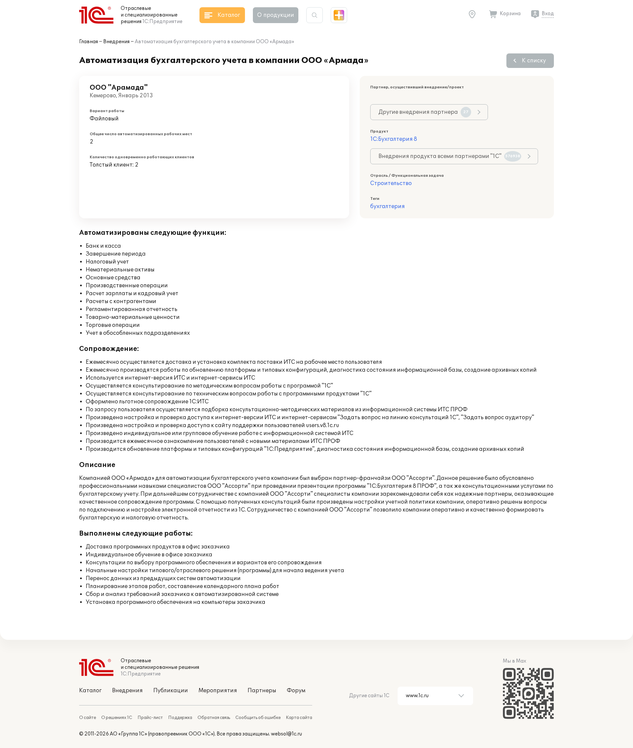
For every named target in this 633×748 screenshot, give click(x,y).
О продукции (275, 15)
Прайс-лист (150, 717)
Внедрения (116, 42)
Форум (296, 690)
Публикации (170, 690)
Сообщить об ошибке (258, 717)
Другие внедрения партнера (423, 112)
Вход (548, 13)
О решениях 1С (116, 717)
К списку (534, 60)
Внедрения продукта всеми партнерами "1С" (449, 156)
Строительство (391, 183)
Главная (88, 42)
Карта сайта (299, 717)
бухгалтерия (387, 206)
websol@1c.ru (286, 734)
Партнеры (262, 690)
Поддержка (180, 717)
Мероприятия (217, 690)
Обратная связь (213, 717)
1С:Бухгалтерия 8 (393, 139)
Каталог (90, 690)
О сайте (87, 717)
